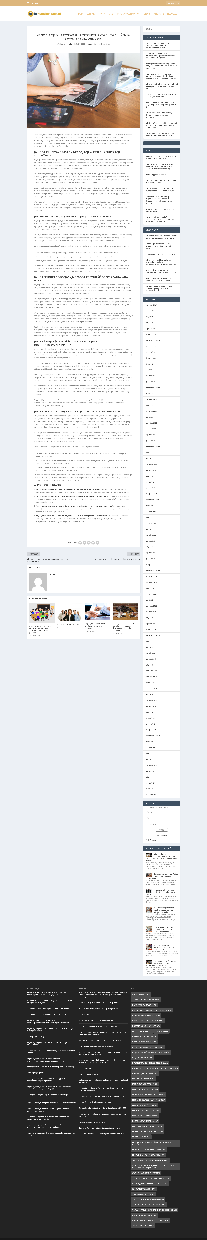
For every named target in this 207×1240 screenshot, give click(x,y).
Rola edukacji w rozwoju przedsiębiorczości (97, 1020)
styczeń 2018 (151, 718)
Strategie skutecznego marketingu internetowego (160, 210)
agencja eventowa (141, 994)
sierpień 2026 (151, 305)
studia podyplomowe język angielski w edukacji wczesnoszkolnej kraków (154, 1166)
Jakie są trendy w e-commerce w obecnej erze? (98, 1003)
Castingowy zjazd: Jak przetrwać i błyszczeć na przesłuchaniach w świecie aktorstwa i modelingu (160, 166)
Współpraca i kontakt (129, 14)
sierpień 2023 (151, 399)
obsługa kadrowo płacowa (145, 1089)
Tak (151, 812)
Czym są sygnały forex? (89, 1074)
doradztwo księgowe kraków (146, 1026)
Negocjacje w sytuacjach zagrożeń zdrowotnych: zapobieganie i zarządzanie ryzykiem (47, 993)
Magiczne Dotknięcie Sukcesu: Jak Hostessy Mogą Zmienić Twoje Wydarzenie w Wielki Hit (103, 1053)
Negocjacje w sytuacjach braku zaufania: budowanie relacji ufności (161, 271)
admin (71, 44)
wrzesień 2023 (151, 393)
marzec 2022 (151, 470)
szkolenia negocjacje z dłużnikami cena (150, 1178)
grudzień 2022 (151, 440)
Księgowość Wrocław (142, 1058)
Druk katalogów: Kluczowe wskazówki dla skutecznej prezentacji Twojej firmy (161, 963)
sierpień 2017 (151, 747)
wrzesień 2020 (151, 576)
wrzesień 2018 (151, 671)
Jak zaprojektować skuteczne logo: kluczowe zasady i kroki (164, 947)
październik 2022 (153, 446)
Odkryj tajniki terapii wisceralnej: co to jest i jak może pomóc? (161, 95)
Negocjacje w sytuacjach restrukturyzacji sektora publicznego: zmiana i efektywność (73, 516)
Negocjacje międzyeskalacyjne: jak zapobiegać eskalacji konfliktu (160, 279)
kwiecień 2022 (151, 464)
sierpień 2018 (151, 677)
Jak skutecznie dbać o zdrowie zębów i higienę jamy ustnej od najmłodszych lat (162, 86)
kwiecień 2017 (151, 765)
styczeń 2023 (151, 435)
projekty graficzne (141, 1137)
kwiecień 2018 (151, 700)
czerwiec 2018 (151, 688)
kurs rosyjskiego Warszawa (145, 1073)
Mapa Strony (106, 14)
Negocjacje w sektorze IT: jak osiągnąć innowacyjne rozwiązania (162, 876)
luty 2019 (149, 665)
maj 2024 (149, 370)
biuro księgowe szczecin (156, 174)
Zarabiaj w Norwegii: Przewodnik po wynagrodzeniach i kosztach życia (161, 189)
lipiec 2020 (150, 588)
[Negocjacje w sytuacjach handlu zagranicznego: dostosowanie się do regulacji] (125, 611)
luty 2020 (149, 618)
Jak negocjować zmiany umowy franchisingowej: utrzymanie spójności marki (159, 288)
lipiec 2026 (150, 311)
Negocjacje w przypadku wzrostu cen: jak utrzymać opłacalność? (48, 1043)
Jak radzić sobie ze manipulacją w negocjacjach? (47, 1014)
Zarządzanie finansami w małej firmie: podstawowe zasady (160, 892)
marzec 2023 (151, 429)
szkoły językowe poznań (143, 1189)
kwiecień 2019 (151, 653)
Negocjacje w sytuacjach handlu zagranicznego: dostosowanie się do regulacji (124, 627)
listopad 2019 (151, 629)
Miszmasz (159, 14)
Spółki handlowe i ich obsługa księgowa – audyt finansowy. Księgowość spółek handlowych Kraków (159, 199)
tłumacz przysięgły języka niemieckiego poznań (154, 1210)
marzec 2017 (151, 771)
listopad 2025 (151, 334)
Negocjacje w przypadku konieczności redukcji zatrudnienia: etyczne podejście (40, 629)
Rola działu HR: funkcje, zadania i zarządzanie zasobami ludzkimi (163, 929)
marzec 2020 (151, 612)
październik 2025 (153, 340)
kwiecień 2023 (151, 423)
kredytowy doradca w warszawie (148, 1047)
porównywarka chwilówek (144, 1116)
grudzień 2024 (151, 352)
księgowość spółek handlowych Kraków (151, 1052)
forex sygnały (161, 1031)
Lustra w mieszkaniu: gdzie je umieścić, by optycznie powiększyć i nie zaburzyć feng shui (160, 55)
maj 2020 (149, 600)
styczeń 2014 (151, 783)
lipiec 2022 (150, 452)
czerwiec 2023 (151, 411)
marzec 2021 (151, 541)
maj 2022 (149, 458)
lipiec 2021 (150, 517)
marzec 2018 (151, 706)
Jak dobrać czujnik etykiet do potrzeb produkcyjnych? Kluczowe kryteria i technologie (161, 125)
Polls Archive (151, 840)
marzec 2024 (151, 376)
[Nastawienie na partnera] (69, 612)
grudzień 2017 (151, 724)
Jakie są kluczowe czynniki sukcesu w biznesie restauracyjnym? (161, 157)
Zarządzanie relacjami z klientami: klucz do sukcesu (101, 1040)
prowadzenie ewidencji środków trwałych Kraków (152, 1143)
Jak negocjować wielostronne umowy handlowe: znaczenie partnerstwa (161, 237)
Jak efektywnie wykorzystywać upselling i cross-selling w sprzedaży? (102, 1115)
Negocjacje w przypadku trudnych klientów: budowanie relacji (95, 626)
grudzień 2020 (151, 559)
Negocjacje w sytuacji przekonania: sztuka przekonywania (51, 1103)
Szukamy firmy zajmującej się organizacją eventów (100, 1128)
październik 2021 (153, 500)
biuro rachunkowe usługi (144, 1005)
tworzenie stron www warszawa (148, 1199)
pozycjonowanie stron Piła (145, 1121)
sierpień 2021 (151, 511)
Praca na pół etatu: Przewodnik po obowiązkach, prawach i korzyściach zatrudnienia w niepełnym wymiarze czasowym (103, 994)
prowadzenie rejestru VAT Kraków (148, 1155)
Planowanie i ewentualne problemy (160, 254)
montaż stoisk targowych (144, 1084)
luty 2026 (149, 322)
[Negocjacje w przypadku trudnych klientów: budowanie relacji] (97, 611)
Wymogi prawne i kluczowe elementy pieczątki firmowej (50, 1067)
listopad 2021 (151, 494)
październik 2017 (153, 736)
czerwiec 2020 (151, 594)
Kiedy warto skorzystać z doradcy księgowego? (98, 1008)
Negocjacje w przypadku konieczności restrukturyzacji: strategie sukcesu (68, 489)
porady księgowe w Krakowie (145, 1110)
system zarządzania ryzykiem (146, 1173)
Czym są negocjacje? (35, 1072)
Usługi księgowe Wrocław (144, 1215)
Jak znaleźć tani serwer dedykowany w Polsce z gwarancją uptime (51, 1051)
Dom (80, 14)
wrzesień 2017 (151, 741)
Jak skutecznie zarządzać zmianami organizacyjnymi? (161, 181)
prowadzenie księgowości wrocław (148, 1149)
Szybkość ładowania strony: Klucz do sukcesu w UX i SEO (102, 1108)
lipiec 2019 (150, 641)
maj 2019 (149, 647)
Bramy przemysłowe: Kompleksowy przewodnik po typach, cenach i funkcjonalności (103, 1033)
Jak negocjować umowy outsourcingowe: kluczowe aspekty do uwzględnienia (48, 1118)
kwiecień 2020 (151, 606)
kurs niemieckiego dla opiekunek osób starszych (155, 1068)
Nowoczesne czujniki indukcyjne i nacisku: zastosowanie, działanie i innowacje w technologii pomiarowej (161, 76)
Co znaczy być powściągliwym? (51, 3)
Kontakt (91, 14)
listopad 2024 (151, 358)
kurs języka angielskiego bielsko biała (150, 1063)
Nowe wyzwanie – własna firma (92, 1122)
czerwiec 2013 (151, 795)
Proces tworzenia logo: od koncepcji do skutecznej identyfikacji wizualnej (161, 134)
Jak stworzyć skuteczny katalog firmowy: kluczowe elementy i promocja (159, 115)
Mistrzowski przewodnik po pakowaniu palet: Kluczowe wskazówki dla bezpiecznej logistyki (102, 1061)
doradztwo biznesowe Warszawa (148, 1021)
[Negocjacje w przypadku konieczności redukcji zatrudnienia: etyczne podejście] (42, 613)
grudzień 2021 (151, 488)
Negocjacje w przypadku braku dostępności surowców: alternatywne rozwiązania (71, 496)
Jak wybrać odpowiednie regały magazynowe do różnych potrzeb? (163, 909)
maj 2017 (149, 759)
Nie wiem (153, 824)
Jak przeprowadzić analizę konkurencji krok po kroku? (49, 1008)
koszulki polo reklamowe (144, 1042)
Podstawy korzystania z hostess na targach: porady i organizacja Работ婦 (161, 104)
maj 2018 (149, 694)
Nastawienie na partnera (68, 624)
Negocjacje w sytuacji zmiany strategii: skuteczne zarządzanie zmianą (48, 1110)
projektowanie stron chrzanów (147, 1131)
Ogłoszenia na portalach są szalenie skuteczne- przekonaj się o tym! (103, 1081)
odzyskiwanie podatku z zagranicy (148, 1094)
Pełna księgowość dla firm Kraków (148, 1100)
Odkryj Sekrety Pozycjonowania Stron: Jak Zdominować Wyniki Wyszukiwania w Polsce (161, 857)
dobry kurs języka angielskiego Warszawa (151, 1010)
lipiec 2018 (150, 682)
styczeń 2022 (151, 482)
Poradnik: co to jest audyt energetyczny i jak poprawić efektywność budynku (50, 1001)
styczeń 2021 (151, 553)
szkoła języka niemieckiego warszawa (149, 1183)
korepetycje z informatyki (144, 1036)
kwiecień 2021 (151, 535)
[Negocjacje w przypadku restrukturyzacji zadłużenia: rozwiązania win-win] (83, 90)
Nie (151, 818)
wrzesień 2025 (151, 346)
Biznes (147, 14)
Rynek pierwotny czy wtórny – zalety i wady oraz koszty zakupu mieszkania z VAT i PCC (162, 65)
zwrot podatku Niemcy (143, 1226)
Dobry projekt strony (35, 1036)
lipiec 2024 (150, 364)
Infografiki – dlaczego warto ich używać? (96, 1046)
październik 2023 (153, 387)
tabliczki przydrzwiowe (143, 1194)
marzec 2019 (151, 659)
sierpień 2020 (151, 582)
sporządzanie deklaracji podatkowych (150, 1160)
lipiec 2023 (150, 405)
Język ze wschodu (86, 1068)
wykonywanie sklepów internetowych (150, 1220)
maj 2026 (149, 317)
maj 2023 (149, 417)
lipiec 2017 (150, 753)
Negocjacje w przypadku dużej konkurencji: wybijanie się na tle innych (159, 246)
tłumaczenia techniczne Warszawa (148, 1205)
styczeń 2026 (151, 328)
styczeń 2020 (151, 623)
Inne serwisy (84, 1014)
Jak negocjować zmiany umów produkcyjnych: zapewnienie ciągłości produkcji (46, 1079)
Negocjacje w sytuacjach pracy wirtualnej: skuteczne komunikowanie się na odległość (49, 1088)
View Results (162, 836)
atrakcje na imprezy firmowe (145, 999)
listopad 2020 (151, 564)
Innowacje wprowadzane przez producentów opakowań (102, 1134)
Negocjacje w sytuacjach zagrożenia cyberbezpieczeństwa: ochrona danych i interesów (48, 1021)
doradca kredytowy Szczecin (146, 1015)
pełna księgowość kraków (144, 1105)
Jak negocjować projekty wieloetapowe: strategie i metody (48, 1096)
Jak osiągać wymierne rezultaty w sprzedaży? (98, 1026)
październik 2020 (153, 570)
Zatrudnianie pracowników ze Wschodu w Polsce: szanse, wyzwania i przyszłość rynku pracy (162, 219)
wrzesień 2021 (151, 505)
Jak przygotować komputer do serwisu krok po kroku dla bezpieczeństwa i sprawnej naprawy (161, 262)
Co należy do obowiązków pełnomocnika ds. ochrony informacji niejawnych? (101, 1089)
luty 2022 (149, 476)
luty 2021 (149, 547)
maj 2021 (149, 529)
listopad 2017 (151, 730)
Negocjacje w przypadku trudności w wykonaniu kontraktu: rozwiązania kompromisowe (74, 506)
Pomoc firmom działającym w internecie (95, 1102)
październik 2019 (153, 635)
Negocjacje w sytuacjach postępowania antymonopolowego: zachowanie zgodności (45, 1059)
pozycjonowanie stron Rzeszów (147, 1126)
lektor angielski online (143, 1079)
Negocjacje (172, 14)
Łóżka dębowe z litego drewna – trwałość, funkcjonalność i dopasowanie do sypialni (159, 45)
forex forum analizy (141, 1031)
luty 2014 (149, 777)
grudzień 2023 (151, 381)
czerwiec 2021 (151, 523)
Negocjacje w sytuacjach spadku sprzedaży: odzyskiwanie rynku (51, 1134)
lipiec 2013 (150, 789)
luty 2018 (149, 712)
